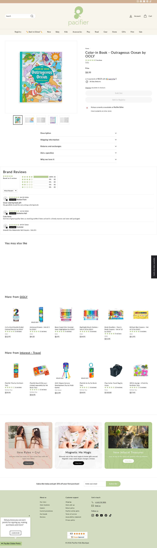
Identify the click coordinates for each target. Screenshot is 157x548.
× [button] (29, 516)
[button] (90, 60)
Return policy (70, 508)
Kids (66, 32)
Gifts (124, 32)
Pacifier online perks (72, 511)
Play (88, 32)
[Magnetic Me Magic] (79, 437)
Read (97, 32)
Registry (18, 32)
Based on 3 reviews (10, 178)
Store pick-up (70, 505)
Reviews (43, 517)
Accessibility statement (73, 517)
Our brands (43, 514)
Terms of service (71, 514)
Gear (105, 32)
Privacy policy (70, 520)
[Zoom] (41, 77)
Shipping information (49, 140)
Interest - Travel (30, 352)
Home (114, 32)
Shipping (88, 88)
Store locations (45, 505)
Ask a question (47, 153)
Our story (43, 502)
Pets (132, 32)
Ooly (87, 62)
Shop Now (28, 463)
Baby (57, 32)
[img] (14, 197)
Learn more (16, 533)
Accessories (77, 32)
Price (87, 68)
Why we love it (47, 159)
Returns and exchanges (50, 146)
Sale (140, 32)
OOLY (23, 296)
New (49, 32)
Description (45, 133)
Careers (42, 508)
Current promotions (46, 511)
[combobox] (20, 16)
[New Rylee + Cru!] (29, 437)
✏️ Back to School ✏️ (34, 32)
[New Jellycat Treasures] (128, 437)
